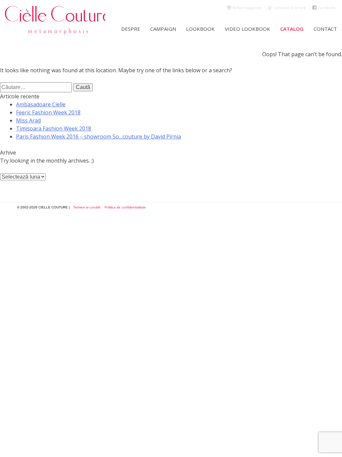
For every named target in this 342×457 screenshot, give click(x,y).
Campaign (163, 28)
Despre (130, 28)
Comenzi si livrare (290, 7)
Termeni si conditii (86, 207)
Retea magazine (247, 7)
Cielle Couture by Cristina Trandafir (55, 20)
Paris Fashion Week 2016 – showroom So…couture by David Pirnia (98, 136)
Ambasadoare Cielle (40, 104)
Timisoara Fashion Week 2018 (53, 128)
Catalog (292, 28)
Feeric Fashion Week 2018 (48, 112)
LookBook (200, 28)
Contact (325, 28)
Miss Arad (28, 120)
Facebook (326, 7)
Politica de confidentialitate (125, 207)
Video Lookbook (247, 28)
